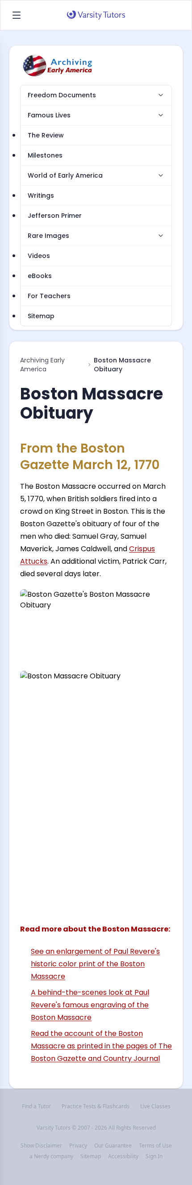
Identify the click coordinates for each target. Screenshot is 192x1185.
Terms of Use (155, 1145)
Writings (41, 195)
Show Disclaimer (41, 1145)
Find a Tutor (36, 1106)
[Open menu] (16, 15)
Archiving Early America (42, 365)
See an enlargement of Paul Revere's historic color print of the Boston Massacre (95, 963)
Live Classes (155, 1106)
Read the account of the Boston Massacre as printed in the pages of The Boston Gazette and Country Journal (101, 1046)
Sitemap (41, 316)
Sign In (154, 1156)
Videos (39, 255)
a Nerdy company (51, 1156)
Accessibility (123, 1156)
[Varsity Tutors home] (96, 15)
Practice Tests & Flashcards (95, 1106)
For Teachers (49, 295)
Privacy (78, 1145)
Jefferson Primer (55, 215)
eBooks (40, 275)
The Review (46, 135)
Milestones (45, 155)
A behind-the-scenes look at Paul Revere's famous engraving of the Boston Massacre (90, 1005)
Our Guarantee (113, 1145)
